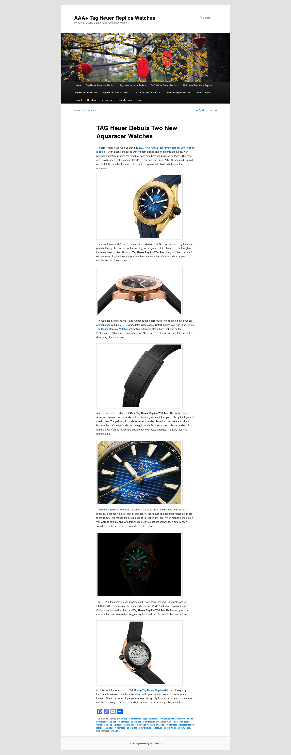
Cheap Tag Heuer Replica (149, 690)
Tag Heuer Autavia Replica (133, 85)
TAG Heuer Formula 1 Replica (197, 85)
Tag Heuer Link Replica (86, 92)
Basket (78, 99)
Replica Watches (150, 718)
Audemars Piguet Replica (178, 92)
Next (213, 110)
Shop (139, 99)
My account (107, 99)
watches (186, 727)
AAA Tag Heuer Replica (130, 718)
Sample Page (125, 99)
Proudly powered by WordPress (145, 743)
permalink (114, 730)
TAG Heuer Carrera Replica (164, 85)
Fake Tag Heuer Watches (115, 509)
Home (78, 85)
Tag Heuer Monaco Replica (116, 92)
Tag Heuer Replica (146, 721)
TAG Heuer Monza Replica (147, 92)
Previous (201, 110)
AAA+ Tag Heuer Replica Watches (114, 17)
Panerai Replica (203, 92)
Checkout (91, 99)
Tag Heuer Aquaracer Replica (100, 85)
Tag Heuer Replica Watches (165, 727)
